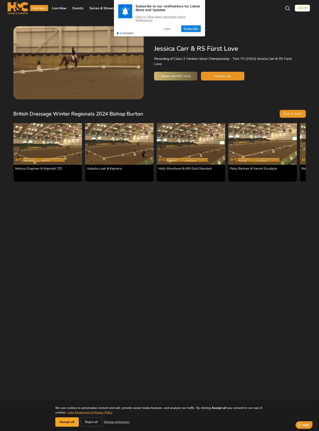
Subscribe (191, 28)
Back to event (292, 114)
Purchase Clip (222, 76)
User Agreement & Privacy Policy (89, 412)
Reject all (91, 422)
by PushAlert (126, 33)
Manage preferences (117, 422)
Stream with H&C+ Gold (176, 76)
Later (167, 28)
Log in (302, 8)
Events (77, 8)
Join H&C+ (39, 8)
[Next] (299, 152)
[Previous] (20, 152)
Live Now (59, 8)
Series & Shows (101, 8)
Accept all (67, 422)
